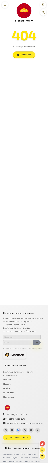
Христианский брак (10, 461)
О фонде (7, 379)
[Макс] (18, 430)
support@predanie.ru (25, 423)
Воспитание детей (26, 461)
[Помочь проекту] (42, 443)
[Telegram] (12, 430)
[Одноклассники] (37, 430)
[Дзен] (24, 430)
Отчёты (6, 388)
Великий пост (32, 454)
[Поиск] (43, 12)
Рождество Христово (11, 454)
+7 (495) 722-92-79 (17, 414)
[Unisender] (14, 355)
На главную (25, 54)
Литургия (14, 458)
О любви (35, 458)
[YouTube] (31, 430)
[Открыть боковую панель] (43, 5)
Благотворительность (15, 365)
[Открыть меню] (5, 5)
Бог (21, 458)
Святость (27, 458)
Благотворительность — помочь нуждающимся (18, 374)
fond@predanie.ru (16, 418)
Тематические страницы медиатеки (25, 448)
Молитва (6, 458)
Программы (8, 397)
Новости (7, 384)
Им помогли (8, 392)
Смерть (37, 461)
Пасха (23, 454)
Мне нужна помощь (19, 437)
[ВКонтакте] (5, 430)
